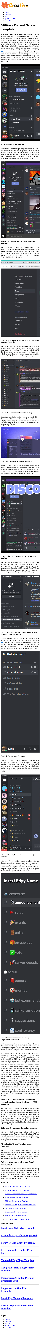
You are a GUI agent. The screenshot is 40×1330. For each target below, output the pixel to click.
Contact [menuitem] (7, 12)
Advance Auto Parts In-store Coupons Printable (21, 1194)
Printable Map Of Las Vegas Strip (19, 1235)
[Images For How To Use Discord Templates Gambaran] (20, 442)
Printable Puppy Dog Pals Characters (17, 1186)
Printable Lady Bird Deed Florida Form (18, 1190)
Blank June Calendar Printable (18, 1228)
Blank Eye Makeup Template (17, 1298)
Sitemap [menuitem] (8, 20)
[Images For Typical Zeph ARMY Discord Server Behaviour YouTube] (20, 199)
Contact (7, 1320)
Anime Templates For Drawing (15, 1215)
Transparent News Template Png (16, 1212)
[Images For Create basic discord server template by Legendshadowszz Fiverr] (20, 954)
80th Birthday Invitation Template (16, 1201)
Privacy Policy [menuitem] (10, 18)
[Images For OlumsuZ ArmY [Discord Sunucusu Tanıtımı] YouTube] (20, 813)
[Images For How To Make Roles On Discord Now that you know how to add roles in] (20, 298)
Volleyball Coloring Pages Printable (17, 1219)
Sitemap (8, 1327)
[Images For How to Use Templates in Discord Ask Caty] (20, 384)
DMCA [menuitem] (7, 16)
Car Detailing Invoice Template (15, 1208)
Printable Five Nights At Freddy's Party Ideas (20, 1205)
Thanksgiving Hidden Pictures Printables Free (17, 1279)
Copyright (8, 1321)
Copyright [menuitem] (8, 14)
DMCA (7, 1323)
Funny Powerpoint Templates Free (16, 1197)
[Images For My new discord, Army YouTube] (20, 102)
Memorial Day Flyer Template (17, 1260)
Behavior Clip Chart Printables (18, 1242)
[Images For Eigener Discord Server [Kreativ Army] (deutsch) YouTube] (20, 514)
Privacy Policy (10, 1325)
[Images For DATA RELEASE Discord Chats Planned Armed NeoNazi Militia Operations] (20, 602)
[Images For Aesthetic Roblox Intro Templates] (20, 702)
